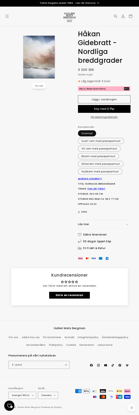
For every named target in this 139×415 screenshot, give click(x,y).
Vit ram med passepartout (99, 148)
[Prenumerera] (65, 365)
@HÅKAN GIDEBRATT (90, 178)
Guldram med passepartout (100, 171)
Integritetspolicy (88, 337)
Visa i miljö (39, 86)
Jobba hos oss (31, 337)
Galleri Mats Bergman (29, 407)
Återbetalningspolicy (115, 337)
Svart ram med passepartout (101, 141)
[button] (7, 16)
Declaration (87, 345)
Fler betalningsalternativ (104, 117)
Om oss (13, 337)
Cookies (71, 345)
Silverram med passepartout (101, 164)
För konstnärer (52, 337)
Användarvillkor (36, 345)
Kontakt (70, 337)
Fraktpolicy (56, 345)
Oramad (87, 133)
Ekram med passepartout (98, 156)
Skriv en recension (69, 295)
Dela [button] (84, 211)
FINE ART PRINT (96, 188)
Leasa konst (105, 345)
